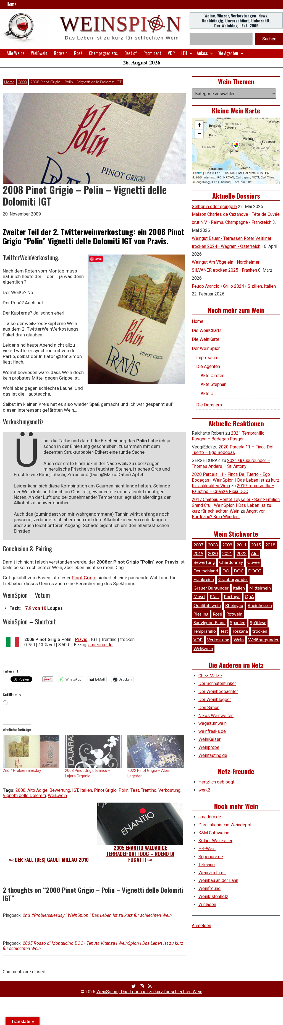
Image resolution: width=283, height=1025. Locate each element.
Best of (130, 53)
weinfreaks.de (212, 731)
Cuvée (253, 562)
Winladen (207, 904)
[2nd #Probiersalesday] (31, 751)
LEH (184, 53)
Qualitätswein (207, 605)
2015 (256, 545)
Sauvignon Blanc (209, 623)
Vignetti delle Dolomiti (24, 795)
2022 (242, 553)
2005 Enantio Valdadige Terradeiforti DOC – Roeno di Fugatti (140, 853)
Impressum (207, 357)
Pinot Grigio (84, 577)
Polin (124, 790)
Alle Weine (15, 53)
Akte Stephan (213, 384)
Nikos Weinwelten (216, 715)
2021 (227, 553)
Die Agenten (228, 53)
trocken (259, 631)
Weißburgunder (263, 640)
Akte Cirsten (212, 375)
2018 (270, 545)
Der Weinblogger (214, 699)
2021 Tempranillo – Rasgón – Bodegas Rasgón (230, 436)
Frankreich (203, 579)
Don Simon (208, 707)
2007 (198, 545)
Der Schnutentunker (217, 683)
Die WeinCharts (207, 330)
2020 (213, 553)
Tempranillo (204, 631)
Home (11, 4)
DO (225, 571)
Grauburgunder (233, 579)
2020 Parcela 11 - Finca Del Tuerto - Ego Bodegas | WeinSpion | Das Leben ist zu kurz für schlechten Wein (235, 480)
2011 (242, 545)
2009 (227, 545)
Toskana (240, 631)
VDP (171, 53)
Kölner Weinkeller (215, 840)
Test (134, 790)
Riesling (200, 614)
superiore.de (100, 644)
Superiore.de (210, 856)
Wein (239, 640)
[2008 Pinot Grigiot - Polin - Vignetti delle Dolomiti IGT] (136, 319)
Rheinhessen (260, 605)
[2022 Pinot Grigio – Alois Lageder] (155, 751)
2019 (198, 553)
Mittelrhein (260, 588)
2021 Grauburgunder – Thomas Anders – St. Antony (231, 463)
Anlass (202, 53)
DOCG (254, 571)
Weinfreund (209, 888)
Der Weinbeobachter (218, 691)
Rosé (78, 53)
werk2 (204, 790)
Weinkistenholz (213, 896)
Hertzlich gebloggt (216, 782)
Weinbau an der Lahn (218, 880)
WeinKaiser (209, 739)
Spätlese (258, 623)
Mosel (199, 597)
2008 (22, 82)
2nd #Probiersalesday (22, 770)
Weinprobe (208, 747)
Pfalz (214, 597)
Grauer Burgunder (211, 588)
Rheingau (234, 605)
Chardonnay (231, 562)
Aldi (255, 553)
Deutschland (205, 571)
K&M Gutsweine (213, 832)
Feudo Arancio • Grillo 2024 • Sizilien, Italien (234, 286)
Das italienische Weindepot (224, 824)
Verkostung (169, 790)
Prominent (152, 53)
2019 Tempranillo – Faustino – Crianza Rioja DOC (233, 488)
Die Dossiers (209, 405)
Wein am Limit (212, 872)
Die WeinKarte (205, 339)
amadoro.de (209, 816)
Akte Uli (208, 393)
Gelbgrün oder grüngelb (214, 206)
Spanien (237, 623)
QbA (249, 597)
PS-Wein (207, 848)
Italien (86, 790)
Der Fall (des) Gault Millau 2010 (52, 859)
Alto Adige (37, 790)
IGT (75, 790)
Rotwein (60, 53)
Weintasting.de (212, 755)
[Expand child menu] (190, 53)
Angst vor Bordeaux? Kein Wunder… (228, 514)
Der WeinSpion (206, 348)
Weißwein (39, 53)
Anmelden (201, 925)
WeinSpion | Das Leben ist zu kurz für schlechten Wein (149, 991)
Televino (206, 864)
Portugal (232, 597)
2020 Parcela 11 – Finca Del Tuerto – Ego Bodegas (232, 449)
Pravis (81, 639)
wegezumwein (212, 723)
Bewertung (59, 790)
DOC (239, 571)
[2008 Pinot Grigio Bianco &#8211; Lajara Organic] (93, 751)
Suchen (269, 38)
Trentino (148, 790)
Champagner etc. (103, 53)
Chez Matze (210, 675)
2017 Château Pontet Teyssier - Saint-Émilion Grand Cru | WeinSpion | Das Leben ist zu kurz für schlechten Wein (236, 505)
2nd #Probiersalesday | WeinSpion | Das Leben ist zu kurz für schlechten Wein (97, 915)
